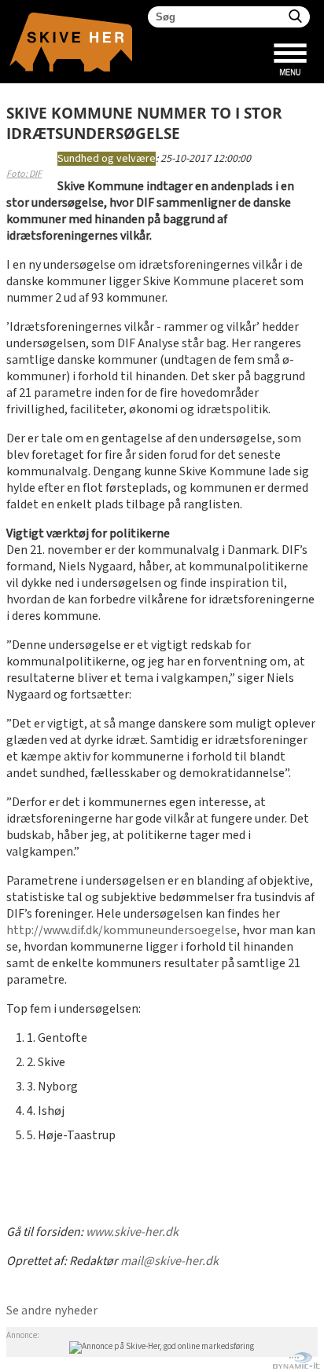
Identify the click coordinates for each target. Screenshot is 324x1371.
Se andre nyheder (52, 1311)
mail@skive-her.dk (169, 1261)
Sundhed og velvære (106, 159)
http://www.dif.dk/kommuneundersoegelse (121, 930)
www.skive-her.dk (132, 1232)
